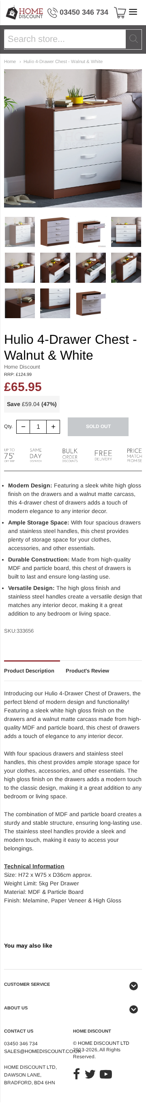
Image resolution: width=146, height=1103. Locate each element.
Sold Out (98, 426)
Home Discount (22, 367)
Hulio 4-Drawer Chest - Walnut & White (63, 61)
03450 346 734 (84, 12)
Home (10, 61)
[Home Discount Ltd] (24, 12)
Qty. (8, 426)
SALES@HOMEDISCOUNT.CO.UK (42, 1051)
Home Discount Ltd (103, 1043)
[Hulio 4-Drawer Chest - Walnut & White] (20, 232)
